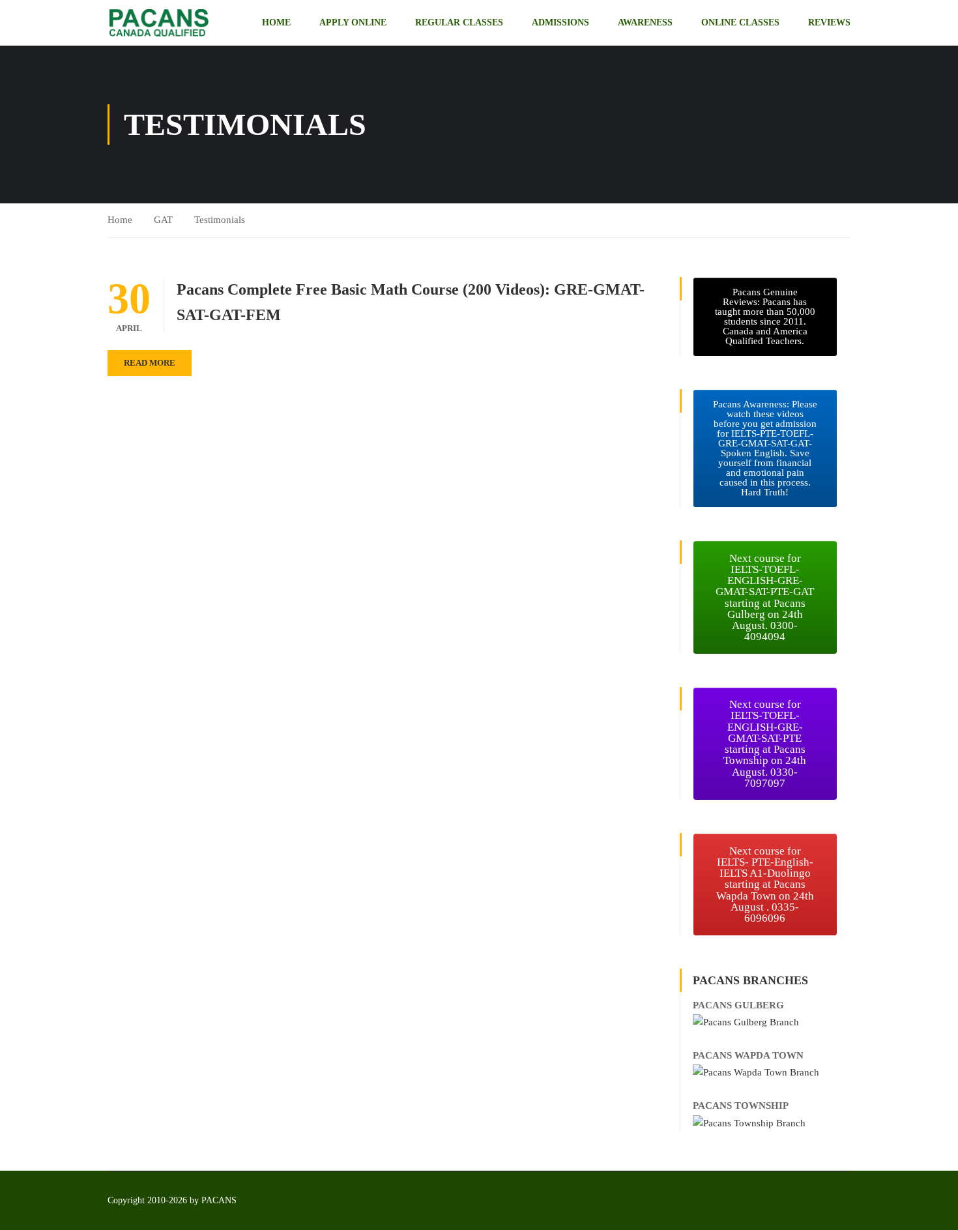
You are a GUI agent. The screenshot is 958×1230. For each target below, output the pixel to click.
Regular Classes (459, 22)
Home (276, 22)
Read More (149, 363)
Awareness (645, 22)
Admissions (560, 22)
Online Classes (740, 22)
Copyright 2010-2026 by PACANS (172, 1200)
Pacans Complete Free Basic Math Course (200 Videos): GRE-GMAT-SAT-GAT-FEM (411, 302)
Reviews (829, 22)
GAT (163, 219)
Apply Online (352, 22)
